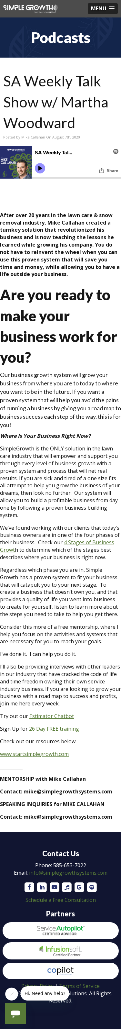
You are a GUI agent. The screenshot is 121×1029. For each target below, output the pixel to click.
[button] (103, 8)
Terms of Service (79, 986)
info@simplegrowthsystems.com (68, 872)
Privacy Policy (37, 986)
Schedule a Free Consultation (60, 899)
